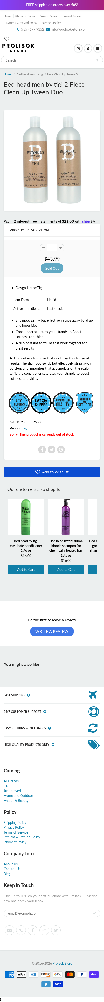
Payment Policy (51, 22)
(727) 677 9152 (32, 29)
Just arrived (12, 791)
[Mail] (9, 930)
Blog (7, 874)
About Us (11, 864)
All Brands (11, 781)
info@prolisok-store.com (69, 29)
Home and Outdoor (18, 796)
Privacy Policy (48, 16)
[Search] (96, 60)
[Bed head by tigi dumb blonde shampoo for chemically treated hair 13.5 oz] (66, 517)
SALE (7, 786)
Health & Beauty (16, 800)
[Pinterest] (61, 449)
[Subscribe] (94, 913)
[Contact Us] (21, 930)
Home (7, 16)
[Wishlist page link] (6, 38)
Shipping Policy (25, 16)
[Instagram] (44, 930)
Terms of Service (71, 16)
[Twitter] (51, 449)
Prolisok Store (62, 963)
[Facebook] (42, 449)
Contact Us (12, 869)
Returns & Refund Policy (21, 22)
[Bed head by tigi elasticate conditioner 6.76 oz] (26, 517)
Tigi (24, 428)
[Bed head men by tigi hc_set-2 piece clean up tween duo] (52, 160)
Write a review (51, 631)
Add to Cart (26, 569)
